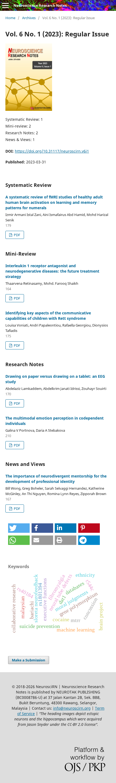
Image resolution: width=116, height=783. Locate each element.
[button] (19, 528)
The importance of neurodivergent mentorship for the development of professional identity (56, 478)
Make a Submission (28, 660)
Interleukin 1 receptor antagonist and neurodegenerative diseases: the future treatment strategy (52, 271)
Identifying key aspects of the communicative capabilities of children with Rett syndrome (48, 315)
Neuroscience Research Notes (40, 5)
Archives (29, 17)
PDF (16, 234)
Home (10, 17)
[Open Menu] (5, 5)
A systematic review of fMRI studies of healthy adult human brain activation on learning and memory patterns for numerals (54, 202)
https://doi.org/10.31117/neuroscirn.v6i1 (52, 151)
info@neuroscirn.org (72, 708)
